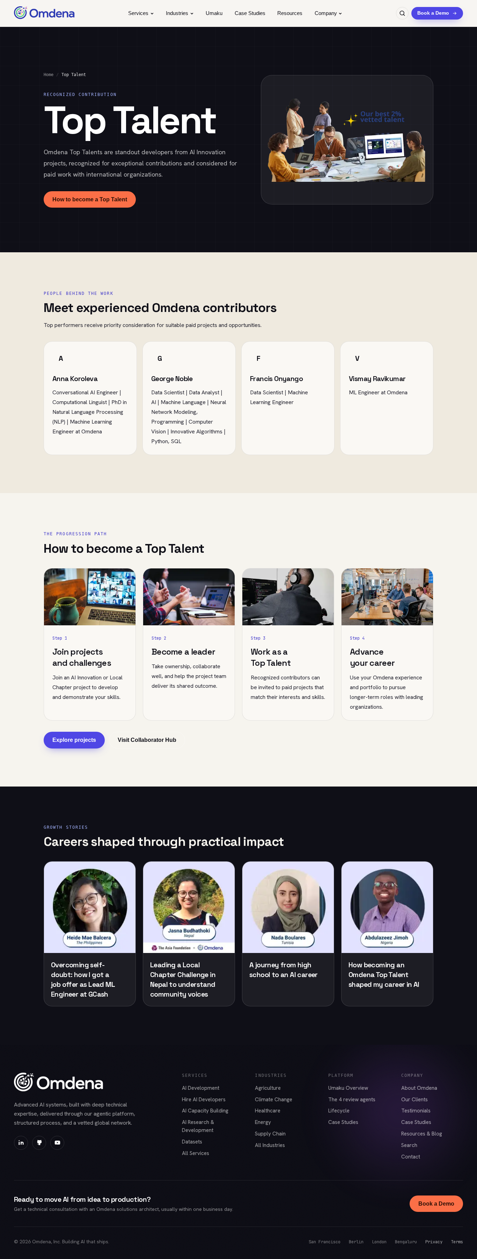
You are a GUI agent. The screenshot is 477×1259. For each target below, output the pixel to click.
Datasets (192, 1141)
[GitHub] (39, 1143)
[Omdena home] (44, 13)
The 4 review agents (351, 1099)
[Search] (402, 13)
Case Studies (250, 13)
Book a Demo (436, 1204)
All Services (195, 1153)
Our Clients (414, 1099)
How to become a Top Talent (89, 199)
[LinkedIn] (21, 1143)
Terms (457, 1242)
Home (48, 74)
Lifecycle (339, 1110)
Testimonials (416, 1110)
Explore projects (74, 740)
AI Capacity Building (205, 1110)
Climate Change (273, 1099)
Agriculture (268, 1088)
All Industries (270, 1145)
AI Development (200, 1088)
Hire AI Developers (204, 1099)
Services (138, 13)
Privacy (433, 1242)
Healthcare (267, 1110)
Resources (289, 13)
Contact (410, 1156)
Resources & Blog (421, 1133)
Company (326, 13)
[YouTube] (57, 1143)
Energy (263, 1122)
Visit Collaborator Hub (147, 740)
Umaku (214, 13)
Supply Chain (270, 1133)
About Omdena (419, 1088)
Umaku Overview (348, 1088)
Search (409, 1145)
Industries (177, 13)
